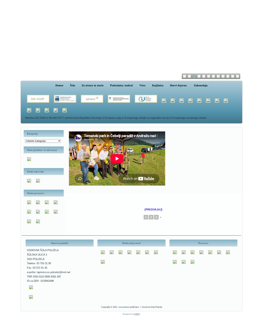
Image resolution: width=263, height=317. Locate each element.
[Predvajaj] (153, 209)
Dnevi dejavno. (178, 85)
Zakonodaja (201, 85)
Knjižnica (157, 85)
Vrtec (142, 85)
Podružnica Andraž (121, 85)
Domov (59, 85)
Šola (72, 85)
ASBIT (137, 314)
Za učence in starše (93, 85)
